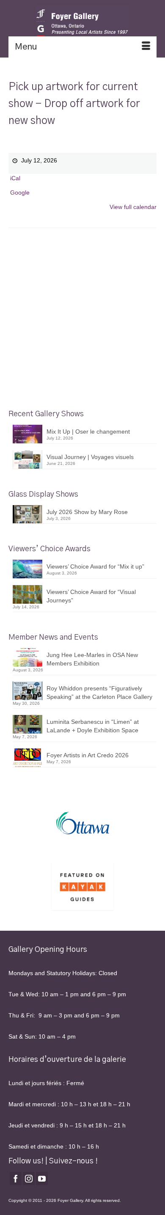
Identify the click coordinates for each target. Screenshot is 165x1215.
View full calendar (133, 206)
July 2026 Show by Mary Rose (87, 512)
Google (20, 192)
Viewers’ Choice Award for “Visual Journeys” (91, 596)
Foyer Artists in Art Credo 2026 (88, 755)
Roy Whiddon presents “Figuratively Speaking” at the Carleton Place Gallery (99, 692)
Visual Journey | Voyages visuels (90, 457)
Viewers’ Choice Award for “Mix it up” (95, 566)
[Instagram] (29, 1178)
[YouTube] (42, 1178)
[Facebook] (16, 1178)
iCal (15, 178)
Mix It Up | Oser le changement (88, 431)
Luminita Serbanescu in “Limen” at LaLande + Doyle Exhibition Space (93, 726)
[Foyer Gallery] (82, 23)
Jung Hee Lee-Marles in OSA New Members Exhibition (92, 659)
